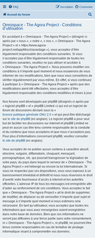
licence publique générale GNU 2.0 (27, 114)
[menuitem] (13, 7)
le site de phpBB (19, 119)
